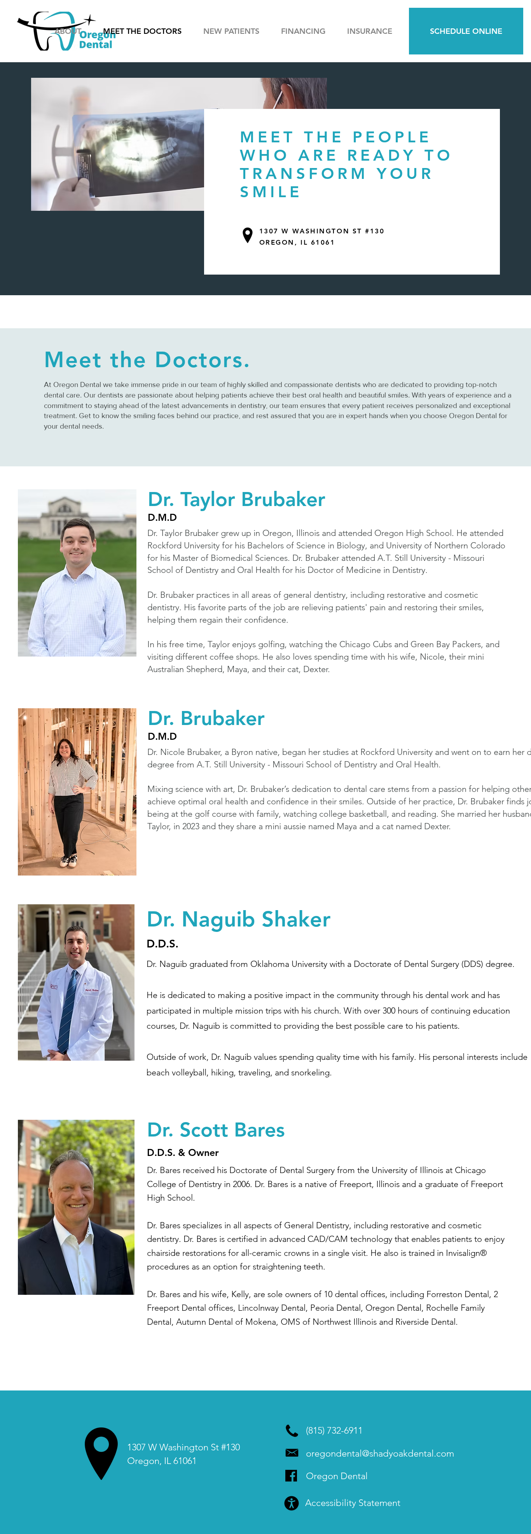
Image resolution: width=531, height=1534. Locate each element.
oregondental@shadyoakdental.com (380, 1453)
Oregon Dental (337, 1475)
